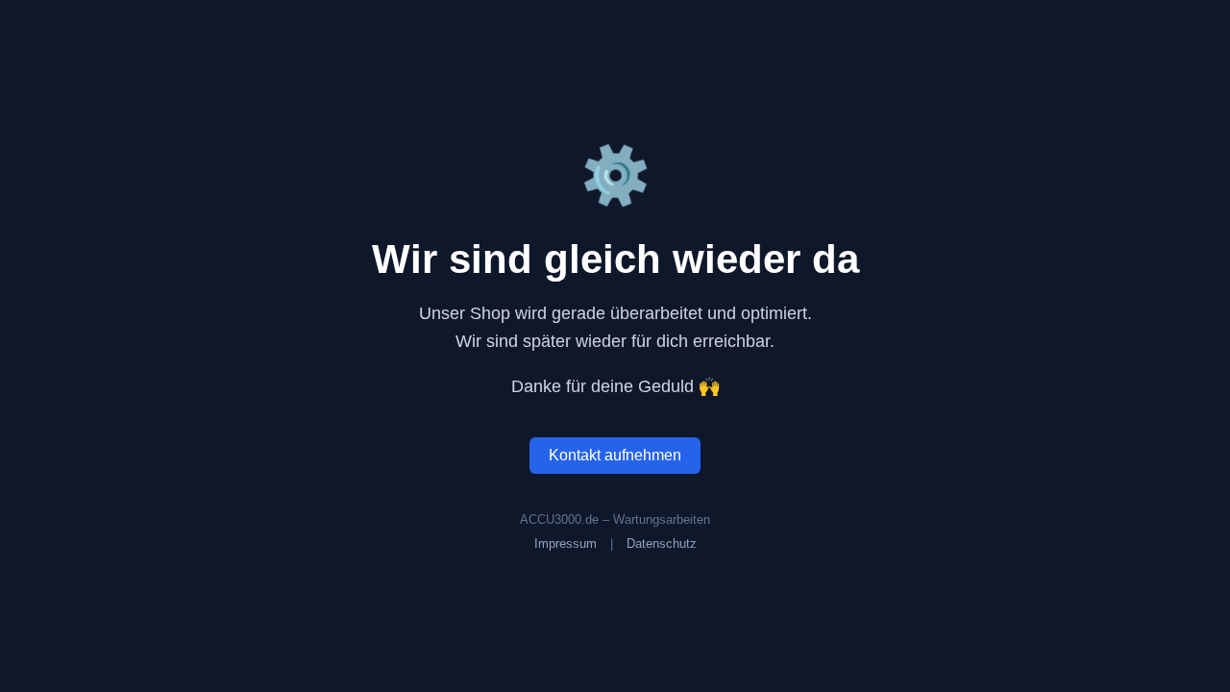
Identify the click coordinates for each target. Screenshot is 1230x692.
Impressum (565, 543)
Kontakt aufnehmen (615, 455)
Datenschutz (662, 543)
